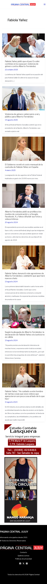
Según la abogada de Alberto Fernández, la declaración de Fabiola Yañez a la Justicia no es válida (25, 334)
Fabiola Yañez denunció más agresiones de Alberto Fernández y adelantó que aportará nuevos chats (25, 275)
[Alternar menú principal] (44, 4)
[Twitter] (23, 563)
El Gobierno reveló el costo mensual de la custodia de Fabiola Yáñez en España (24, 165)
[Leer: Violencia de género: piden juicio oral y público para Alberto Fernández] (23, 98)
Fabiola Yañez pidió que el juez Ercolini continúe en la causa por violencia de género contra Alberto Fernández (22, 63)
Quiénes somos (23, 556)
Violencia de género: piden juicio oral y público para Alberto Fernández (22, 115)
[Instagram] (27, 563)
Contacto (23, 552)
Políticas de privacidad (23, 559)
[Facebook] (20, 563)
